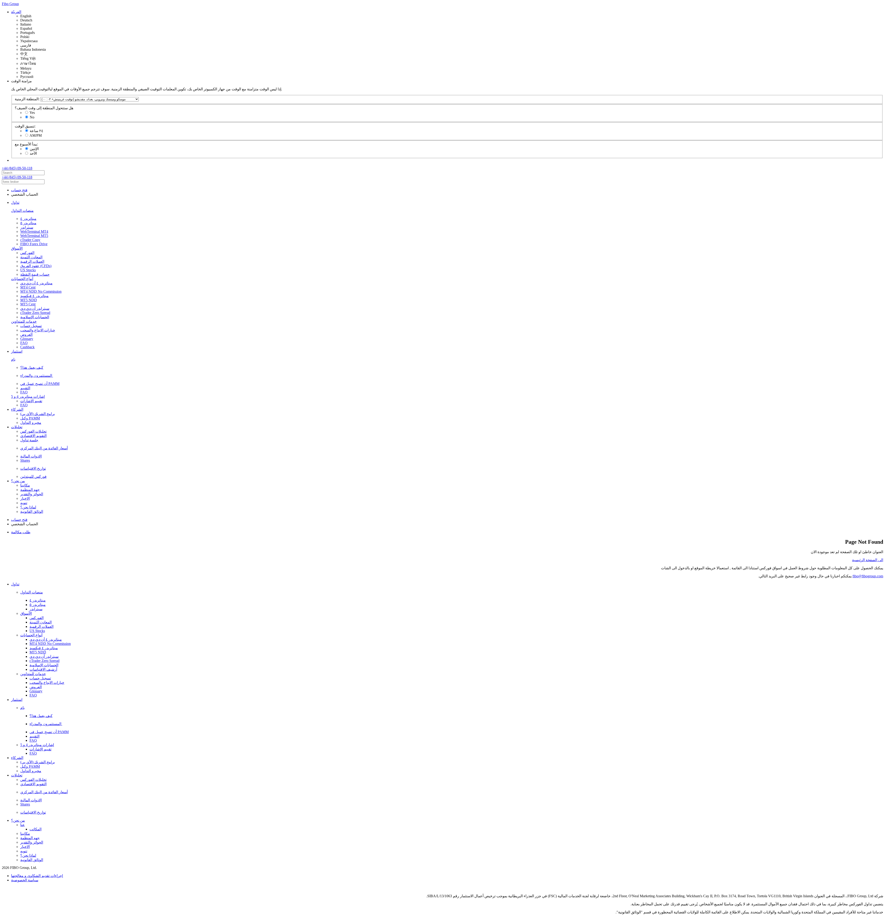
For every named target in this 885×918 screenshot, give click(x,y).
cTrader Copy (30, 240)
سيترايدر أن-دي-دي (34, 308)
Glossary (26, 339)
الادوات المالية (31, 456)
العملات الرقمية (32, 261)
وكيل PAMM (30, 418)
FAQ (24, 343)
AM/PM (36, 135)
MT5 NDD (28, 300)
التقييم (25, 388)
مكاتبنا (25, 485)
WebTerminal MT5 (34, 236)
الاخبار (25, 498)
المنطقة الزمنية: (27, 99)
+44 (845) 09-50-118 (17, 168)
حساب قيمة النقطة (35, 274)
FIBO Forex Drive (33, 244)
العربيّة (16, 12)
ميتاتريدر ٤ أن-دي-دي (36, 283)
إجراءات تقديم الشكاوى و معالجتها (37, 876)
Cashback (27, 347)
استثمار (16, 351)
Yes (32, 113)
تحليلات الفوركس (33, 431)
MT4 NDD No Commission (41, 291)
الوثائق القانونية (31, 512)
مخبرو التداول (30, 423)
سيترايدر (26, 227)
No (32, 117)
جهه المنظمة (30, 490)
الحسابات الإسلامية (34, 317)
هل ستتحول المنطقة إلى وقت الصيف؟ (44, 108)
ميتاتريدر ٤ (28, 219)
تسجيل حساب (31, 326)
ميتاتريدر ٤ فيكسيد (34, 296)
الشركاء (17, 409)
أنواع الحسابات (22, 279)
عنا (22, 825)
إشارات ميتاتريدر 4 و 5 (28, 396)
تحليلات (16, 427)
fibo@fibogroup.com (868, 576)
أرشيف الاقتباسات (43, 669)
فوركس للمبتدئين (33, 476)
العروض (26, 335)
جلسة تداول (29, 440)
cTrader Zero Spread (35, 313)
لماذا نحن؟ (28, 507)
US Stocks (28, 270)
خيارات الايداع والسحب (37, 330)
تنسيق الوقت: (25, 126)
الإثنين (34, 149)
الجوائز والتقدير (31, 494)
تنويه (23, 503)
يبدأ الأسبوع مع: (26, 144)
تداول (15, 202)
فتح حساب (19, 190)
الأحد (33, 153)
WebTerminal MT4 (34, 231)
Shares (25, 460)
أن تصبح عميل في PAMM (39, 384)
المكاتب (35, 829)
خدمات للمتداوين (24, 321)
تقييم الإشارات (31, 401)
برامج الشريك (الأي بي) (37, 414)
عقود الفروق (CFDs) (35, 266)
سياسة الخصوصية (24, 880)
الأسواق (17, 248)
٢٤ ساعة (36, 131)
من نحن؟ (18, 481)
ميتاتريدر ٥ (28, 223)
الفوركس (27, 253)
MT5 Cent (27, 304)
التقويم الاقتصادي (33, 436)
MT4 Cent (27, 287)
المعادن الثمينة (31, 257)
